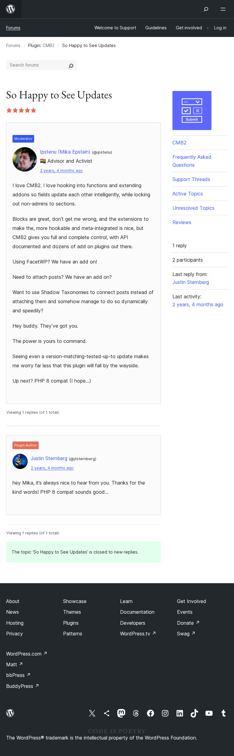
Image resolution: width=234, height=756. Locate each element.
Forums (13, 27)
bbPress (18, 675)
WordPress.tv (138, 634)
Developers (132, 623)
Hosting (14, 623)
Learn (126, 601)
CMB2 (49, 45)
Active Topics (187, 194)
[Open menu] (224, 9)
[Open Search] (205, 9)
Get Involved (191, 601)
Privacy (14, 634)
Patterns (72, 634)
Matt (14, 664)
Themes (72, 612)
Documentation (137, 612)
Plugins (71, 623)
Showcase (75, 601)
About (13, 601)
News (12, 612)
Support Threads (191, 179)
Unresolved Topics (193, 208)
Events (185, 612)
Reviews (181, 222)
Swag (186, 634)
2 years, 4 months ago (61, 170)
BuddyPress (22, 686)
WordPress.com (27, 654)
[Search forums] (71, 65)
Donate (188, 623)
